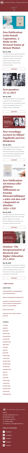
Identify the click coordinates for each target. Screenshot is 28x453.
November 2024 (6, 364)
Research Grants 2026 (8, 309)
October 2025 (6, 339)
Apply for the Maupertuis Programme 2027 (13, 297)
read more (14, 69)
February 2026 (6, 333)
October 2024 (6, 366)
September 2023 (7, 394)
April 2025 (5, 350)
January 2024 (6, 383)
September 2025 (7, 342)
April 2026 (5, 328)
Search (13, 8)
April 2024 (5, 375)
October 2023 (6, 391)
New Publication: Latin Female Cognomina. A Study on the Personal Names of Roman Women (13, 40)
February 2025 (6, 355)
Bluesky (8, 442)
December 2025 (6, 336)
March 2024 (5, 377)
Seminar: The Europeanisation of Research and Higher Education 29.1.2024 (14, 253)
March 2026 (5, 330)
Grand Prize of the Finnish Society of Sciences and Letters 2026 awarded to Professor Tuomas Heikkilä (12, 303)
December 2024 (6, 361)
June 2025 (5, 347)
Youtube (8, 445)
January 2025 (6, 358)
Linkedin (8, 438)
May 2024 (5, 372)
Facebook (8, 432)
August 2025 (6, 344)
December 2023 (6, 386)
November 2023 (6, 388)
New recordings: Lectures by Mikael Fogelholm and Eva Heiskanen (14, 136)
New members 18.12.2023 (11, 91)
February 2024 (6, 380)
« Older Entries (8, 283)
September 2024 (7, 369)
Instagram (9, 435)
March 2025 (5, 352)
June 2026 (5, 325)
